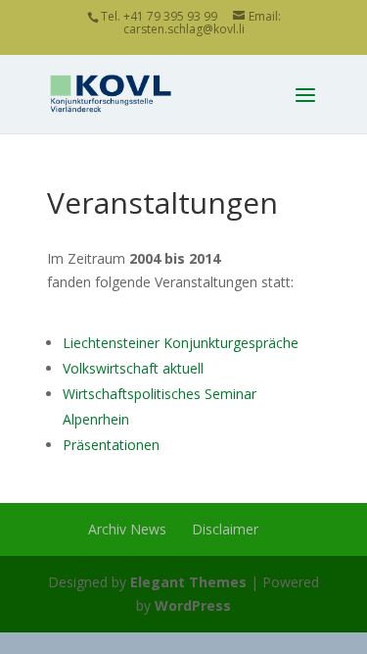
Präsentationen (111, 444)
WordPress (193, 605)
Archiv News (127, 529)
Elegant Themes (188, 582)
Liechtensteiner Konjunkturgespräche (180, 342)
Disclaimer (225, 529)
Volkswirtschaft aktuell (133, 368)
